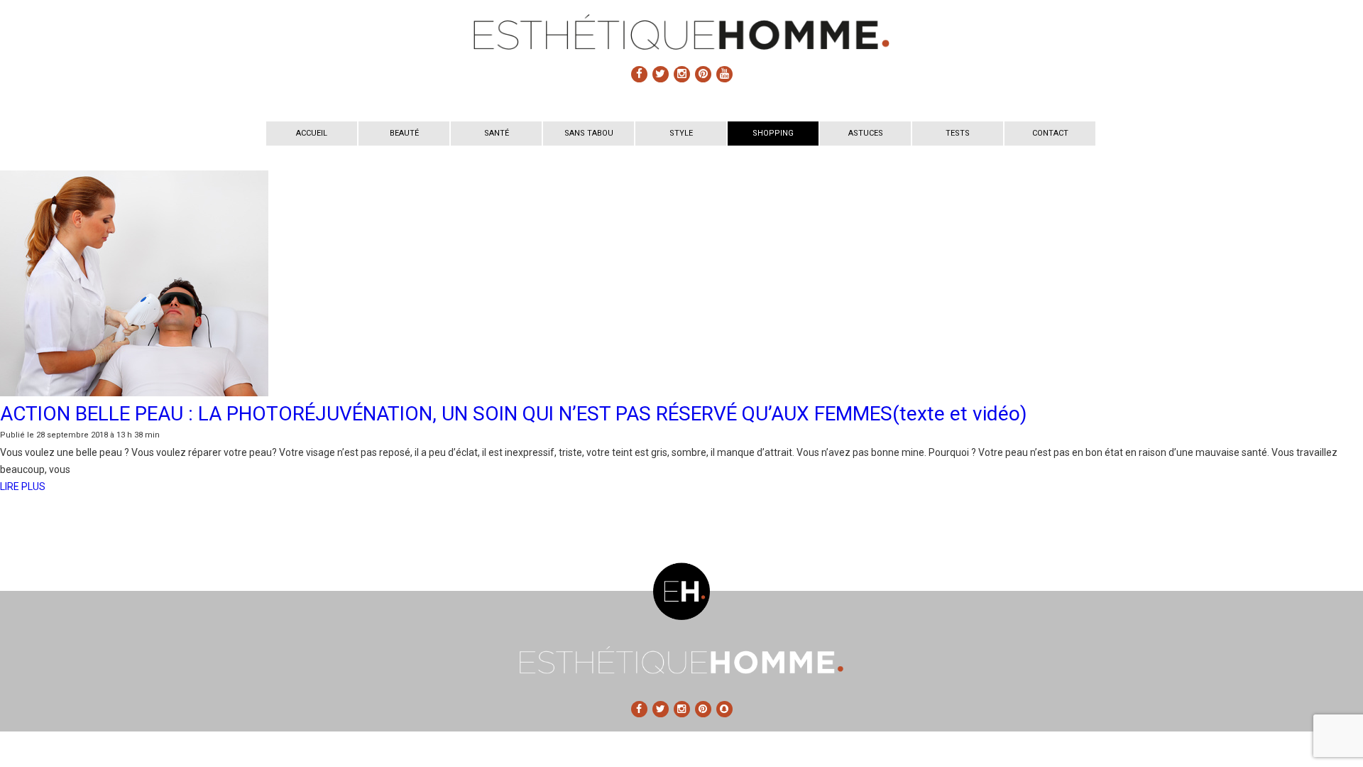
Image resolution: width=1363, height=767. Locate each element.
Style (681, 133)
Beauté (404, 133)
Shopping (773, 133)
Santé (496, 133)
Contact (1050, 133)
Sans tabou (588, 133)
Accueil (311, 133)
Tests (958, 133)
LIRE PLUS (22, 486)
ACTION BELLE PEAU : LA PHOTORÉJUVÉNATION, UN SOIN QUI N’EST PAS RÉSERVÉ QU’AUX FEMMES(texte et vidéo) (513, 413)
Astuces (865, 133)
